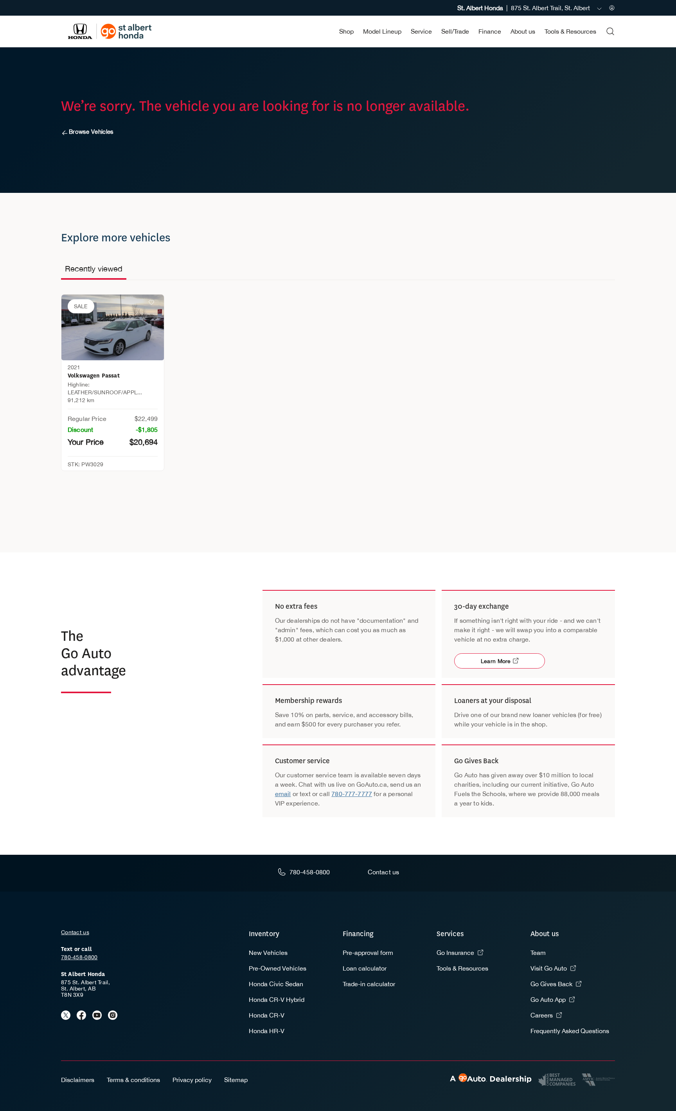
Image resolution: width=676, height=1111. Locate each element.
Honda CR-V (266, 1015)
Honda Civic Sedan (276, 983)
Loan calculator (365, 968)
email (283, 793)
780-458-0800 (79, 957)
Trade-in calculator (369, 983)
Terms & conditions (133, 1079)
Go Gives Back (551, 983)
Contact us (75, 932)
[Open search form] (610, 31)
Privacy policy (192, 1079)
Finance (489, 31)
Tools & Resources (570, 31)
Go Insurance (455, 952)
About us (523, 31)
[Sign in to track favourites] (153, 304)
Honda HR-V (266, 1030)
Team (538, 952)
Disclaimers (77, 1079)
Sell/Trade (455, 31)
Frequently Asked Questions (569, 1030)
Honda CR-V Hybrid (276, 999)
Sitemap (236, 1079)
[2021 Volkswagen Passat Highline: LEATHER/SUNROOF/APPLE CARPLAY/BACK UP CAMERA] (112, 327)
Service (421, 31)
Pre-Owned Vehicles (277, 968)
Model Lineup (382, 31)
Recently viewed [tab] (93, 268)
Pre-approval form (368, 952)
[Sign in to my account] (612, 8)
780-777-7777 (351, 793)
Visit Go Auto (548, 968)
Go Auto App (548, 999)
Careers (541, 1015)
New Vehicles (268, 952)
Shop (346, 31)
